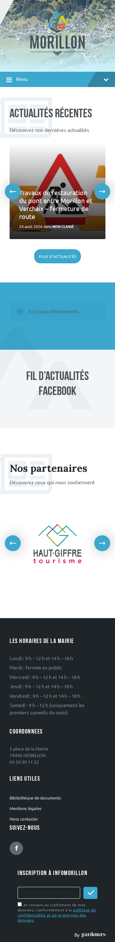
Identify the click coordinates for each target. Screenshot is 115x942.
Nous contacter (24, 819)
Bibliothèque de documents (35, 797)
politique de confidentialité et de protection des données (57, 915)
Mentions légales (26, 808)
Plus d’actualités (57, 256)
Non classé (63, 226)
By (77, 934)
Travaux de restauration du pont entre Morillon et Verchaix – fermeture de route (55, 204)
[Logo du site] (58, 52)
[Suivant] (102, 192)
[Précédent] (13, 192)
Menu (22, 79)
